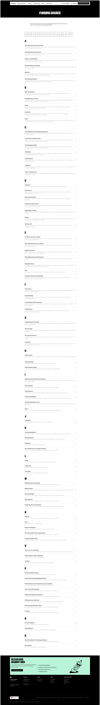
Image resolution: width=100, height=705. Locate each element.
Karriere (51, 680)
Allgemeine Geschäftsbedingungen (71, 697)
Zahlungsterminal (26, 679)
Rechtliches (52, 682)
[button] (21, 3)
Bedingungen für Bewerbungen (56, 697)
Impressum (63, 697)
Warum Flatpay (39, 679)
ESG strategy (38, 697)
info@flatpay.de (13, 680)
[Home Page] (13, 3)
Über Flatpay (52, 679)
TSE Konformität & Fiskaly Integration (45, 697)
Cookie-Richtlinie (86, 697)
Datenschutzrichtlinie (80, 697)
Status (65, 683)
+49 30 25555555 (13, 679)
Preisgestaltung (26, 684)
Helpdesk (65, 680)
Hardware (25, 683)
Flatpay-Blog (39, 680)
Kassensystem (26, 680)
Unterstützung (66, 679)
